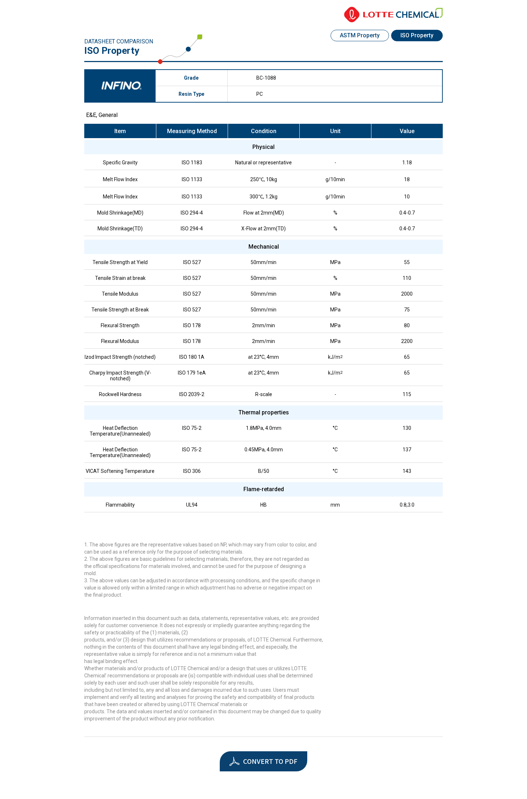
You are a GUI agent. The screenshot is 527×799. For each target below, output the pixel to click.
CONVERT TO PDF (270, 761)
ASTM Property (360, 35)
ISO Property (416, 35)
